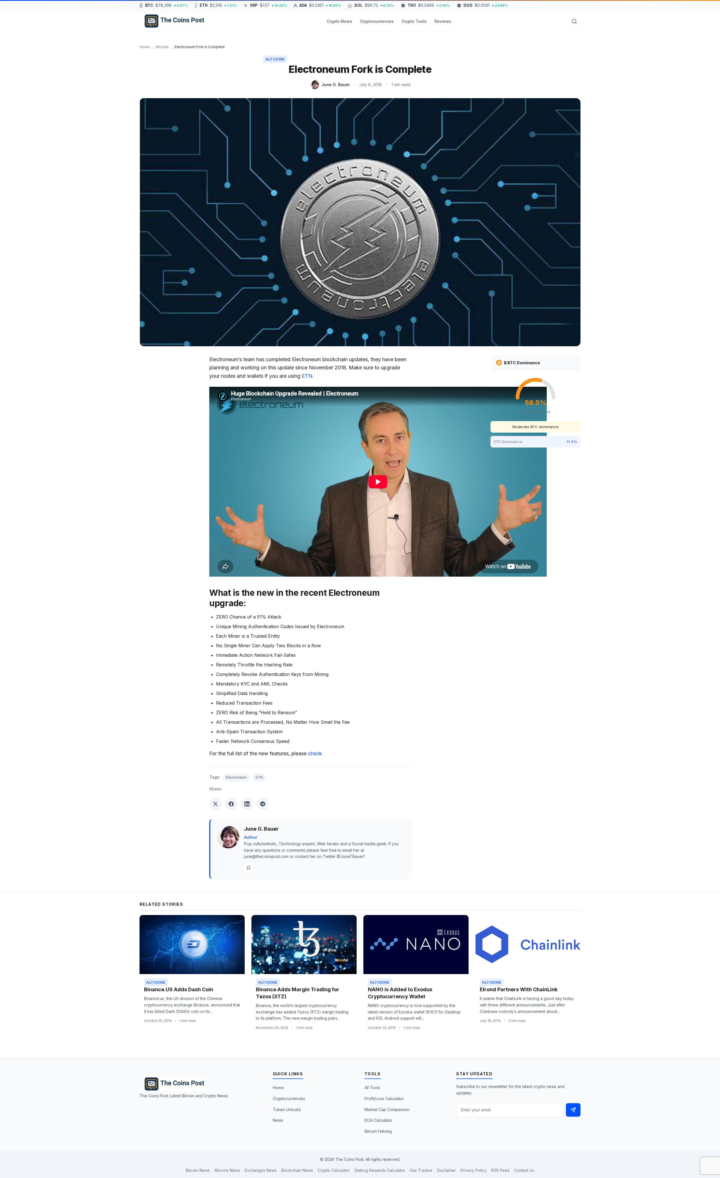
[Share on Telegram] (262, 804)
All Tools (372, 1087)
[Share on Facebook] (231, 804)
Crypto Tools (414, 21)
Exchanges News (261, 1170)
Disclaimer (446, 1170)
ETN (307, 376)
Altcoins (275, 59)
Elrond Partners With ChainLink (518, 989)
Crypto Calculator (334, 1170)
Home (278, 1087)
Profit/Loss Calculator (384, 1098)
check (315, 753)
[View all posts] (248, 867)
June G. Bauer (335, 84)
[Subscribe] (573, 1110)
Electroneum (236, 777)
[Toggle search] (574, 21)
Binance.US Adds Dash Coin (178, 989)
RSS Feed (500, 1170)
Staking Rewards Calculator (379, 1170)
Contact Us (524, 1170)
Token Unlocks (287, 1109)
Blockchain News (297, 1170)
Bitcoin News (198, 1170)
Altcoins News (227, 1170)
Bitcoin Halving (378, 1131)
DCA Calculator (378, 1120)
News (278, 1120)
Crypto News (339, 21)
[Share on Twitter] (215, 804)
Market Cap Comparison (387, 1109)
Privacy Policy (473, 1170)
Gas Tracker (421, 1170)
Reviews (443, 21)
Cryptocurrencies (377, 21)
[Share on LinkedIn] (247, 804)
